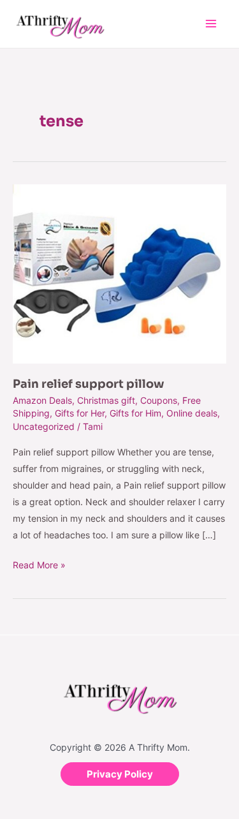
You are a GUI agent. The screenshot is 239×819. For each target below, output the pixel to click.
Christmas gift (106, 400)
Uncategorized (44, 426)
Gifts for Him (135, 413)
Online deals (191, 413)
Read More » (39, 563)
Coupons (158, 400)
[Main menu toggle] (211, 24)
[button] (120, 774)
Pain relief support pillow (88, 384)
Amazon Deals (42, 400)
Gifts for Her (80, 413)
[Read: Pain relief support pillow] (119, 273)
